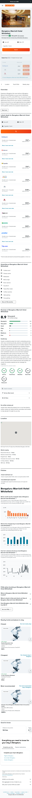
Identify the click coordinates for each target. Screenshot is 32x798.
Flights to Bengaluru (8, 755)
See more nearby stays (25, 624)
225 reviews (21, 35)
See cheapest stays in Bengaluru (26, 655)
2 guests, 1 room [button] (7, 46)
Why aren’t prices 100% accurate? (11, 784)
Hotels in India (24, 792)
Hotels (11, 792)
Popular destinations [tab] (20, 747)
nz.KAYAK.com (6, 792)
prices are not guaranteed (7, 775)
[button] (30, 1)
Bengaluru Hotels (19, 793)
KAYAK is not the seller (8, 779)
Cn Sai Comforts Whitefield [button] (8, 675)
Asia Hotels (17, 792)
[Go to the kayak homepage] (9, 5)
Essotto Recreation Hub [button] (7, 643)
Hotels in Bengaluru (8, 760)
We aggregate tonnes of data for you (11, 782)
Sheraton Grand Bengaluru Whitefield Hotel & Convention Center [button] (15, 705)
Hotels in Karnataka (11, 793)
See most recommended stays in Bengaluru (25, 686)
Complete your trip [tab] (8, 747)
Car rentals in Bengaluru (9, 758)
